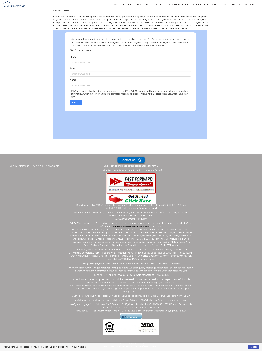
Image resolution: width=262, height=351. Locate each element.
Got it (254, 347)
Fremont (150, 232)
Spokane (154, 255)
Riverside (77, 242)
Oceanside (89, 239)
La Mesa (73, 235)
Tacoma (174, 255)
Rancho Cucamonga (166, 239)
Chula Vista (184, 229)
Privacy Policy (124, 275)
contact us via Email (146, 208)
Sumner (164, 255)
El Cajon (105, 232)
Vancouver (185, 255)
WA (160, 226)
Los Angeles (114, 235)
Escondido (127, 232)
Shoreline (143, 255)
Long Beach (100, 235)
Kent (130, 252)
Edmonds (87, 252)
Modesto (136, 235)
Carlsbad (152, 229)
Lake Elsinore (85, 235)
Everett (97, 252)
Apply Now (251, 4)
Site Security (93, 279)
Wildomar (172, 245)
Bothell (183, 249)
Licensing (97, 275)
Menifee (126, 235)
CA (150, 226)
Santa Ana (184, 242)
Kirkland (138, 252)
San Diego (120, 242)
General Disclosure (135, 279)
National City (186, 235)
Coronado (84, 232)
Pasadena (110, 239)
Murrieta (173, 235)
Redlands (183, 239)
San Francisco (134, 242)
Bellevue (145, 249)
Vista (163, 245)
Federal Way (109, 252)
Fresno (159, 232)
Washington (122, 249)
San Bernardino (105, 242)
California (118, 229)
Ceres (161, 229)
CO (155, 226)
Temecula (145, 245)
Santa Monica (119, 245)
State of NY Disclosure (157, 275)
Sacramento (89, 242)
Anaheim (129, 229)
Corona (74, 232)
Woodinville (127, 259)
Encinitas (115, 232)
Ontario (100, 239)
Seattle (133, 255)
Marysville (183, 252)
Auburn (134, 249)
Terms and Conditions (113, 279)
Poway (120, 239)
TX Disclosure (78, 279)
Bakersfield (141, 229)
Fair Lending (110, 275)
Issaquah (122, 252)
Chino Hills (171, 229)
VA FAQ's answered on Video (85, 223)
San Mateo (172, 242)
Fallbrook (138, 232)
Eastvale (95, 232)
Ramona (130, 239)
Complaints (139, 275)
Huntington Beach (174, 232)
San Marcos (159, 242)
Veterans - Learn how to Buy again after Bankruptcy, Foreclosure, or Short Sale (116, 212)
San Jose (147, 242)
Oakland (77, 239)
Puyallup (102, 255)
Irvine (189, 232)
